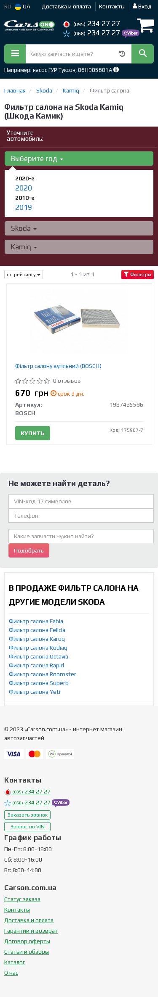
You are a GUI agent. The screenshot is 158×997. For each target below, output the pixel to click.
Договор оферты (27, 941)
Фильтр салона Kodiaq (38, 647)
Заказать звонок (28, 815)
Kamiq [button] (22, 247)
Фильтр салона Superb (39, 683)
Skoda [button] (21, 228)
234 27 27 (96, 23)
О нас (11, 972)
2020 (23, 188)
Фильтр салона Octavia (38, 656)
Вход (144, 6)
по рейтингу (22, 275)
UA (25, 6)
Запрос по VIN (28, 827)
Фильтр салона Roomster (42, 674)
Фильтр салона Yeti (34, 691)
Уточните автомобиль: (25, 135)
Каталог (14, 962)
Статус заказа (22, 899)
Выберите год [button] (35, 158)
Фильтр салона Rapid (36, 665)
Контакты (112, 6)
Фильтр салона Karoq (37, 638)
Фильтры (140, 275)
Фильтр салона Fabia (36, 621)
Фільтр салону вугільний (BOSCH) (58, 365)
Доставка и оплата (66, 6)
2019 (23, 207)
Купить (33, 433)
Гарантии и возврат (31, 930)
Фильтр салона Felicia (37, 630)
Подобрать (29, 550)
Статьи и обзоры (26, 951)
